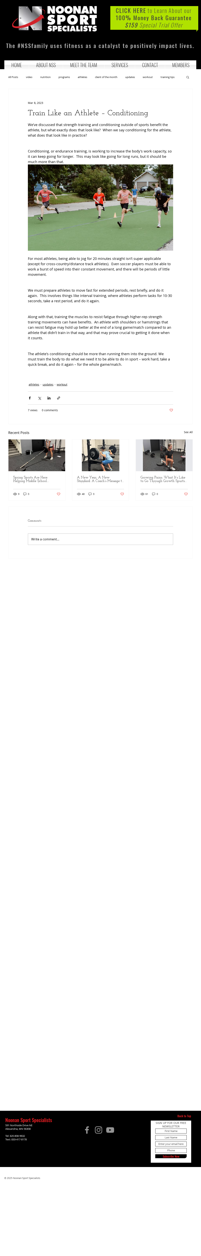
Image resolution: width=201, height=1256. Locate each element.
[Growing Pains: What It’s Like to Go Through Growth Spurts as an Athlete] (164, 455)
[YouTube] (110, 1130)
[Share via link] (58, 398)
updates (130, 77)
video (29, 77)
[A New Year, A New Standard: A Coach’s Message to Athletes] (100, 455)
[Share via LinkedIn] (49, 398)
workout (148, 77)
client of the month (106, 77)
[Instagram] (98, 1130)
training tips (168, 77)
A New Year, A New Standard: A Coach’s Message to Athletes (100, 479)
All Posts (13, 77)
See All (188, 432)
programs (64, 77)
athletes (82, 77)
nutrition (45, 77)
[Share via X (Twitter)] (39, 398)
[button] (46, 64)
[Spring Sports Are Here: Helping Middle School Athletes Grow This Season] (36, 455)
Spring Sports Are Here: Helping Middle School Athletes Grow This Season (33, 479)
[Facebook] (87, 1130)
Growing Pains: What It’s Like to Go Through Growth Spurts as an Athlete (163, 479)
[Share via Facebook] (30, 398)
